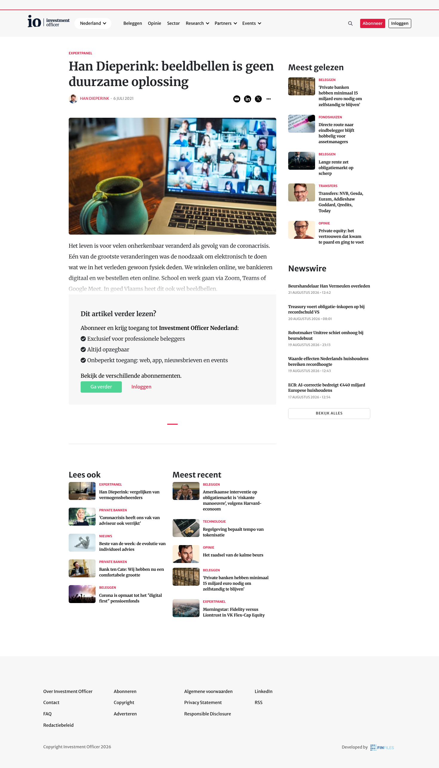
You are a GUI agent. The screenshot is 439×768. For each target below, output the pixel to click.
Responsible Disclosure (207, 714)
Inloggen (400, 23)
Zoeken (350, 23)
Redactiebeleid (58, 725)
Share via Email (236, 98)
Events (249, 23)
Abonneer (373, 23)
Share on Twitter (258, 98)
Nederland (90, 23)
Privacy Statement (203, 702)
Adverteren (125, 714)
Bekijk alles (329, 413)
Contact (51, 702)
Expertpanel (80, 53)
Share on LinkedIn (247, 98)
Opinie (154, 23)
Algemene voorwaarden (208, 691)
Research (195, 23)
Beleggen (132, 23)
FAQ (47, 714)
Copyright (124, 702)
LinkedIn (264, 691)
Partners (223, 23)
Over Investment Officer (68, 691)
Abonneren (125, 691)
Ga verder (101, 387)
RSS (259, 702)
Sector (173, 23)
